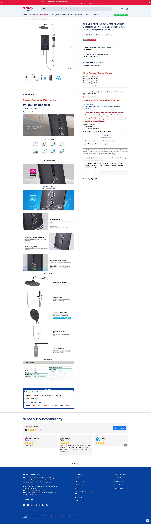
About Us (78, 478)
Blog (76, 488)
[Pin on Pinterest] (96, 179)
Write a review (119, 428)
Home (25, 15)
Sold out (113, 173)
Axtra (86, 15)
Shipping (85, 65)
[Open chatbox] (147, 521)
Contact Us (29, 499)
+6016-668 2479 (30, 492)
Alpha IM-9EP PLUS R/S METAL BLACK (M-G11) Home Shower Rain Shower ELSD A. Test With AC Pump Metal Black (38, 19)
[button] (127, 9)
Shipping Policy (119, 481)
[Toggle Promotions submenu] (49, 15)
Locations (96, 15)
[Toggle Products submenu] (37, 15)
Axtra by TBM (79, 497)
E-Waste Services (80, 501)
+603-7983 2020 (31, 490)
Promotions (44, 15)
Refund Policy (118, 485)
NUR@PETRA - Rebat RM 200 (62, 15)
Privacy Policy (118, 488)
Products (32, 15)
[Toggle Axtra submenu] (90, 15)
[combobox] (76, 9)
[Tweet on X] (89, 179)
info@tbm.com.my (31, 494)
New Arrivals (78, 15)
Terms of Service (119, 478)
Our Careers (79, 485)
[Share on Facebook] (92, 179)
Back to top (75, 464)
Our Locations (79, 481)
